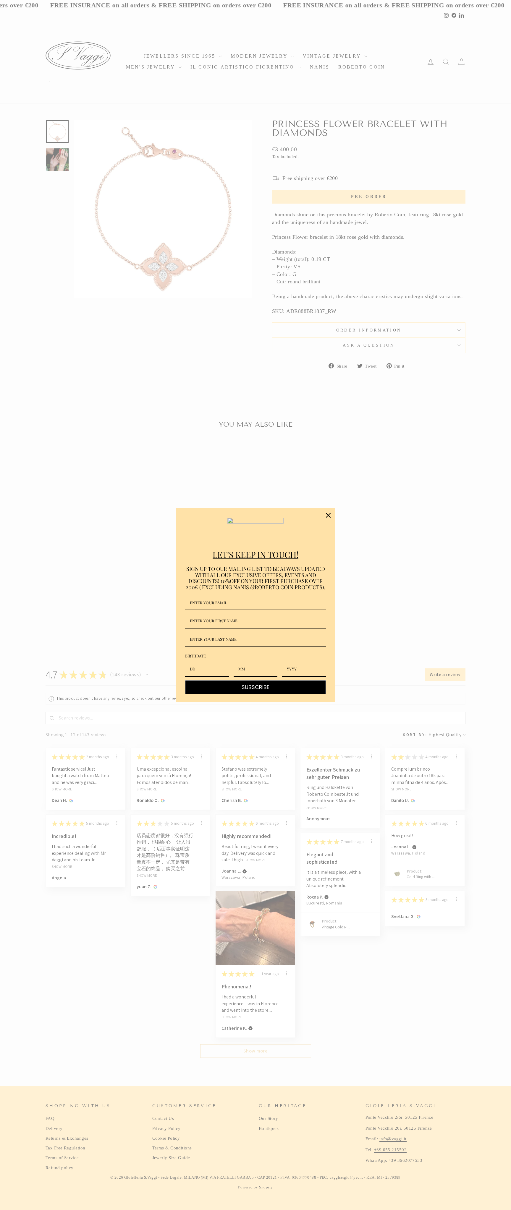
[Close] (328, 515)
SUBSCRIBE (255, 687)
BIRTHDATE (195, 655)
